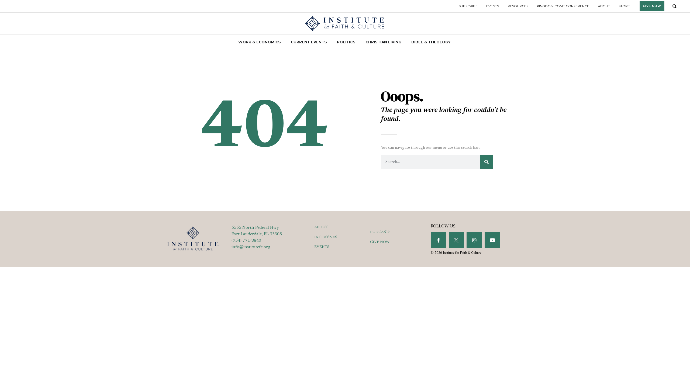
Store (624, 6)
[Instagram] (474, 240)
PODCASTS (380, 232)
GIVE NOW (380, 242)
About (604, 6)
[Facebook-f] (438, 240)
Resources (518, 6)
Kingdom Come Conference (563, 6)
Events (492, 6)
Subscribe (468, 6)
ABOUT (321, 227)
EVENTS (321, 247)
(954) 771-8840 (246, 240)
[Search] (486, 162)
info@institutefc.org (251, 247)
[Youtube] (492, 240)
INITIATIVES (325, 237)
